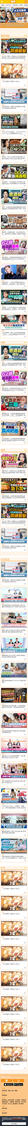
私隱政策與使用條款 (17, 1119)
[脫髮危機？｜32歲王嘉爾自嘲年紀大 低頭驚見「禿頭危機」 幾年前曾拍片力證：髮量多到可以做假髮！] (14, 272)
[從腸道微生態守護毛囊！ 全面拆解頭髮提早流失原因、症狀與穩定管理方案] (14, 695)
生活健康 (17, 1100)
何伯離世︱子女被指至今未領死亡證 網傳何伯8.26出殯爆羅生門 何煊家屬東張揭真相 (13, 183)
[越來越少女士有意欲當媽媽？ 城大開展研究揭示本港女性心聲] (14, 745)
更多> (25, 35)
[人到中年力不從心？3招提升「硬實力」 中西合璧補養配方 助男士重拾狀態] (14, 795)
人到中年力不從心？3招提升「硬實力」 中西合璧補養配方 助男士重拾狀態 (14, 807)
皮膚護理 (15, 1104)
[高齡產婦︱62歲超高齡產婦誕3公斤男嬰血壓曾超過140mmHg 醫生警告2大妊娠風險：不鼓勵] (14, 247)
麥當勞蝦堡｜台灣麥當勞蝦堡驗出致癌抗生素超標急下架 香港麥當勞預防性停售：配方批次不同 (13, 497)
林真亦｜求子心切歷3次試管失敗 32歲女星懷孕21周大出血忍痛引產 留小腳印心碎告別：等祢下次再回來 (14, 158)
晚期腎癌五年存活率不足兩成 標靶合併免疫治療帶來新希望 (13, 656)
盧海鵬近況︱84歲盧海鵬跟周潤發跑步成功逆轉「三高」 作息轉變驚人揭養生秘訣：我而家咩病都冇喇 (13, 415)
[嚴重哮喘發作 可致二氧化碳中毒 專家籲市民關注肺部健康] (14, 821)
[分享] (25, 59)
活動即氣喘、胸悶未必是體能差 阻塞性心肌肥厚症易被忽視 (13, 107)
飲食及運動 (11, 1100)
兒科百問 (23, 1102)
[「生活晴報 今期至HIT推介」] (14, 71)
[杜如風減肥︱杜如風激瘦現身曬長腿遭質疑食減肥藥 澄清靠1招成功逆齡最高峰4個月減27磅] (14, 428)
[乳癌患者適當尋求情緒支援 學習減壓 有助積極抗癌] (14, 720)
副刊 (25, 5)
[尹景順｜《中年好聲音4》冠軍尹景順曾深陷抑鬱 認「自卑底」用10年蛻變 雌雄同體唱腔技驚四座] (14, 297)
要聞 (9, 1090)
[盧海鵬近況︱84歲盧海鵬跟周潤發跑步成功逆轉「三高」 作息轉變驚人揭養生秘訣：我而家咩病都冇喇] (14, 403)
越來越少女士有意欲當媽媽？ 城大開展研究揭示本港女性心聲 (13, 756)
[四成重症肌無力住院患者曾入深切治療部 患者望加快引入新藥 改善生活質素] (14, 594)
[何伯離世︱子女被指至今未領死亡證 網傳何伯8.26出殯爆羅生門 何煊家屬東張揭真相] (14, 171)
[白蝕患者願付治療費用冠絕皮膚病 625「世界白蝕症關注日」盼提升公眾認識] (14, 846)
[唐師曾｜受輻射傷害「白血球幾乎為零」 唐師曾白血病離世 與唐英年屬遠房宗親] (14, 221)
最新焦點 (4, 1090)
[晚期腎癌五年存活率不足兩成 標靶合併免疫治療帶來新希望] (14, 645)
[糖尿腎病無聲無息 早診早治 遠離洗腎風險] (14, 670)
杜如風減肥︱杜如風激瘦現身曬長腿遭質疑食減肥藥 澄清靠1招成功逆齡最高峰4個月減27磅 (13, 440)
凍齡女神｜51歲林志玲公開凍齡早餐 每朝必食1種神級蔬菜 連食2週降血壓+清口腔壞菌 (14, 472)
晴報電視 (8, 5)
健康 (3, 5)
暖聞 (16, 1090)
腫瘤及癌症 (5, 1102)
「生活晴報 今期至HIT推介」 (11, 81)
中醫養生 (23, 1100)
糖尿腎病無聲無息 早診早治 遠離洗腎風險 (14, 681)
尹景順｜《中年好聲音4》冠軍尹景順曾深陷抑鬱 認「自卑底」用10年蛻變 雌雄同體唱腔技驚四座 (14, 309)
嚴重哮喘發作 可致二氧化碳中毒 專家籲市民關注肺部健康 (14, 832)
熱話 (12, 1090)
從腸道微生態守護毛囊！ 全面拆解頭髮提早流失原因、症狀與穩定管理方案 (13, 707)
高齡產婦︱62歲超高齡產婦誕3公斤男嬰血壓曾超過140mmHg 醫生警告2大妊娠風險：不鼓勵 (14, 258)
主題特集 (15, 5)
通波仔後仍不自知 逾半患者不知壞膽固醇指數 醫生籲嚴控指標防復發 (13, 631)
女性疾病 (4, 1104)
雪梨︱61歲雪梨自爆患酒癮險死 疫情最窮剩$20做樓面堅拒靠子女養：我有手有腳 (14, 208)
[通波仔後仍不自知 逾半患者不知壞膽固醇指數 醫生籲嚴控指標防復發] (14, 620)
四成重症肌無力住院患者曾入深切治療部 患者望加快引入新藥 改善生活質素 (14, 606)
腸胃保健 (17, 1102)
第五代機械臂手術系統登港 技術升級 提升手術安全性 (13, 782)
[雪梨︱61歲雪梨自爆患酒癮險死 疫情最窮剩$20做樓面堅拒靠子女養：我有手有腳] (14, 196)
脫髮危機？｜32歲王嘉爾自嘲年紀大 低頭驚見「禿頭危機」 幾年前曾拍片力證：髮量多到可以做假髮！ (13, 283)
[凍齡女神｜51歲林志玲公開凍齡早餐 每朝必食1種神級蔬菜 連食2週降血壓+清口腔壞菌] (14, 460)
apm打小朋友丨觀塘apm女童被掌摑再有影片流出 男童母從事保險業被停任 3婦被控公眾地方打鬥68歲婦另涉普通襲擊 (14, 58)
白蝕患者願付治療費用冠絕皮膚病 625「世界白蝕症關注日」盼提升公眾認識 (14, 857)
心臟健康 (11, 1102)
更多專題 (21, 1104)
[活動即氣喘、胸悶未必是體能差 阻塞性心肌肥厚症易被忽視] (14, 96)
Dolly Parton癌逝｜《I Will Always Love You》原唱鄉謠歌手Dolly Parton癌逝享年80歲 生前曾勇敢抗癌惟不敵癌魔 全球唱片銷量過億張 (14, 134)
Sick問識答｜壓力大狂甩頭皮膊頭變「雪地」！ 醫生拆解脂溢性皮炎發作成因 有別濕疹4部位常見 (13, 334)
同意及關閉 (14, 1123)
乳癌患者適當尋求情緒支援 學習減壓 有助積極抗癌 (13, 731)
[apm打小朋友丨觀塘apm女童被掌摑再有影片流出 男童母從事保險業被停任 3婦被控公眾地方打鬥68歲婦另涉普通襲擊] (14, 46)
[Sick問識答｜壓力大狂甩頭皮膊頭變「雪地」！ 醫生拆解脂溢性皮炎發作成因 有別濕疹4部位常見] (14, 322)
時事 (21, 5)
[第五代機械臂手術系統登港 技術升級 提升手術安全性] (14, 770)
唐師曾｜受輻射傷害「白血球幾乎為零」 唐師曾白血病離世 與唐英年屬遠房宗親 (14, 233)
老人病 (10, 1104)
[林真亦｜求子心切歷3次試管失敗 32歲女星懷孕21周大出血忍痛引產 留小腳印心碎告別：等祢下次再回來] (14, 146)
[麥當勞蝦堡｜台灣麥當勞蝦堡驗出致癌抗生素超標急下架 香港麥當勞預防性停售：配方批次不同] (14, 485)
